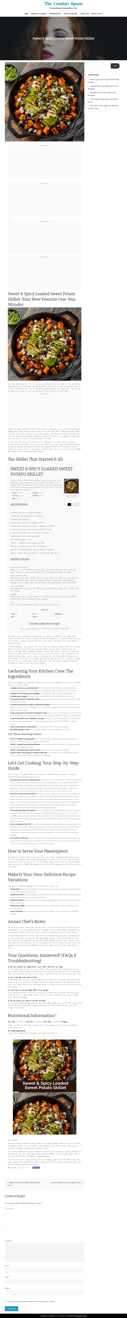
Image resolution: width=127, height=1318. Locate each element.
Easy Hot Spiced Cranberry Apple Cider (65, 1182)
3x (77, 504)
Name (7, 1266)
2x (73, 504)
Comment (8, 1241)
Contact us (84, 14)
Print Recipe (71, 496)
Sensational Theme (81, 1316)
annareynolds (12, 1167)
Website (7, 1288)
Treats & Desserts (70, 14)
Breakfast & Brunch (39, 14)
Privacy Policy (97, 14)
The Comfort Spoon (64, 3)
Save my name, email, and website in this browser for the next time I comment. (31, 1301)
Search (115, 66)
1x (69, 504)
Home (26, 14)
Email (7, 1277)
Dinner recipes (55, 14)
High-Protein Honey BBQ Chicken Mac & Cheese (23, 1183)
